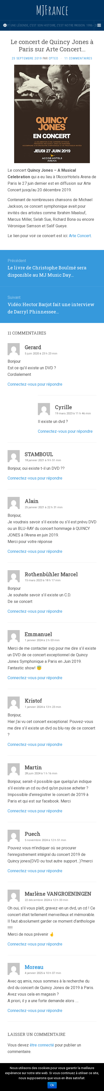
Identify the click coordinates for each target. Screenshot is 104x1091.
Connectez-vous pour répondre (35, 384)
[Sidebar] (5, 25)
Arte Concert (80, 235)
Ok (52, 1085)
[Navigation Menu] (99, 25)
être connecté (42, 1045)
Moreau (34, 967)
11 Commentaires (78, 58)
